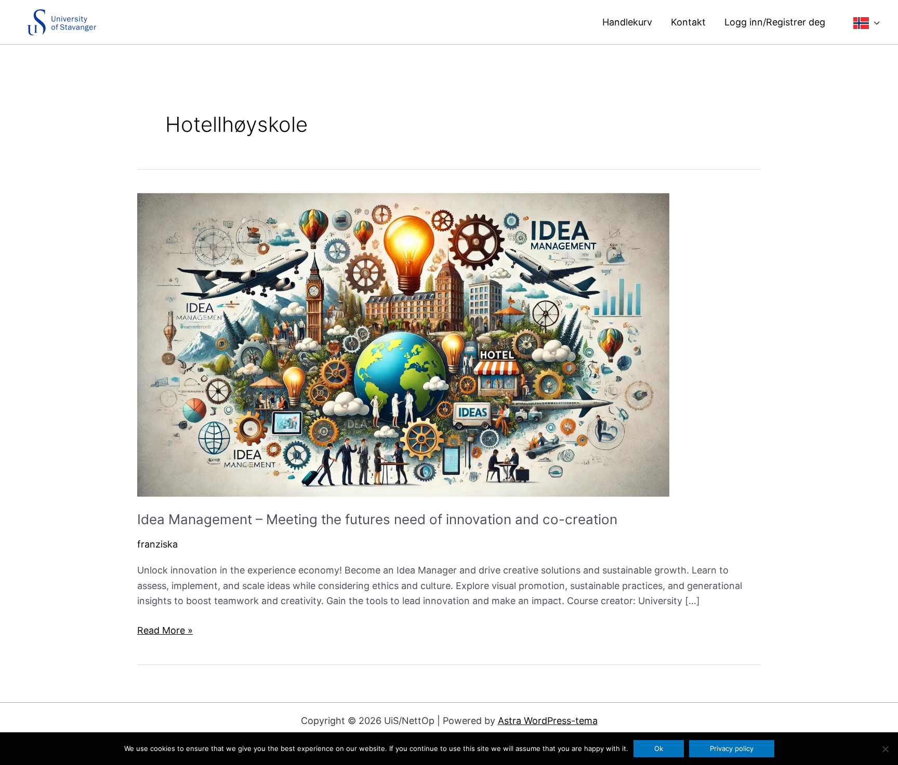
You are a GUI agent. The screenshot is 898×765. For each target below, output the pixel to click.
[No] (885, 749)
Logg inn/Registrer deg (774, 22)
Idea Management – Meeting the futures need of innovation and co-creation (377, 519)
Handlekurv (627, 22)
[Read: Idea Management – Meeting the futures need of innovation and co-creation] (403, 343)
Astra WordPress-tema (548, 720)
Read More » (165, 631)
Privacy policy (732, 748)
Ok (658, 748)
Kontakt (688, 22)
